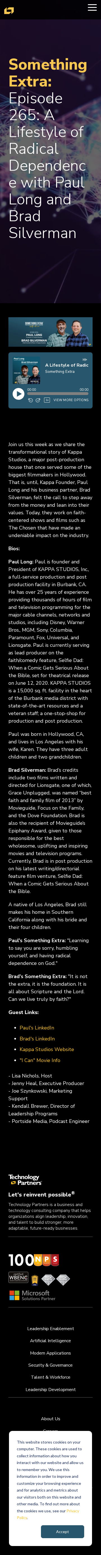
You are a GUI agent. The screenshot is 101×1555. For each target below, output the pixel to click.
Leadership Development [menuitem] (51, 1390)
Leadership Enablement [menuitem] (50, 1329)
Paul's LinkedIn (37, 1027)
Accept (62, 1531)
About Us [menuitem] (50, 1419)
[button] (92, 7)
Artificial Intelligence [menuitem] (50, 1341)
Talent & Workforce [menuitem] (50, 1377)
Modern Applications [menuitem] (50, 1353)
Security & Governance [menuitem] (50, 1365)
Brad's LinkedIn (37, 1038)
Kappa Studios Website (47, 1049)
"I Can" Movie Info (40, 1060)
